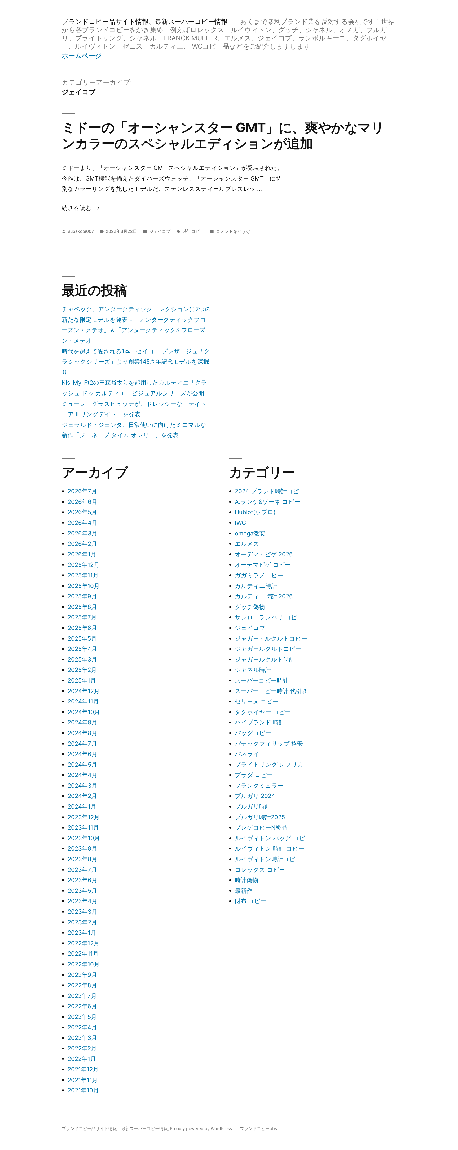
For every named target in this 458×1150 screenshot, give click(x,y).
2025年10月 (84, 585)
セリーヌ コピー (257, 701)
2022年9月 (82, 974)
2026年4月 (82, 522)
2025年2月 (82, 669)
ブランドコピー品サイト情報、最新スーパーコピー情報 (145, 21)
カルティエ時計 (256, 585)
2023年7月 (82, 869)
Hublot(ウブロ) (255, 512)
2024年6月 (82, 753)
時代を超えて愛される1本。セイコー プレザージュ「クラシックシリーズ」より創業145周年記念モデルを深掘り (136, 362)
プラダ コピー (254, 774)
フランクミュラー (259, 785)
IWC (240, 522)
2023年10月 (84, 838)
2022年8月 (82, 985)
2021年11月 (83, 1079)
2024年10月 (84, 712)
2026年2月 (82, 543)
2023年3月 (82, 911)
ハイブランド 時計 (260, 722)
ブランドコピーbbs (258, 1128)
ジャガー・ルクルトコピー (271, 638)
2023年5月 (82, 890)
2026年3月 (82, 533)
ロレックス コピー (260, 869)
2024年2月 (82, 795)
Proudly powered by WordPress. (202, 1128)
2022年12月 (83, 943)
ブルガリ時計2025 (260, 817)
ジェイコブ (159, 231)
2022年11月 (83, 953)
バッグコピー (253, 733)
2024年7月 (82, 743)
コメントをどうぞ (233, 231)
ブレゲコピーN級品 (261, 827)
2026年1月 (82, 554)
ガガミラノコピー (259, 575)
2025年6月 (82, 627)
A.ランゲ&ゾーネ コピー (267, 501)
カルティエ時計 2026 (264, 596)
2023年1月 (82, 932)
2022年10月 (84, 964)
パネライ (247, 753)
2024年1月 (82, 806)
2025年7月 (82, 617)
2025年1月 (82, 680)
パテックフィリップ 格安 (269, 743)
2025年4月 (82, 648)
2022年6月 (82, 1006)
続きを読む (77, 207)
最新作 (243, 890)
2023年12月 (84, 817)
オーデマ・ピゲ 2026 (264, 554)
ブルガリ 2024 (255, 795)
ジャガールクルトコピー (268, 648)
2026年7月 (82, 491)
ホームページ (82, 56)
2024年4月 (82, 774)
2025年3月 (82, 659)
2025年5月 (82, 638)
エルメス (247, 543)
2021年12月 (83, 1069)
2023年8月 (82, 859)
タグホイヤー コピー (263, 712)
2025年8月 (82, 606)
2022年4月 (82, 1027)
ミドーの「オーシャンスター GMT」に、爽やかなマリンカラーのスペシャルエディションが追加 (223, 135)
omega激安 (250, 533)
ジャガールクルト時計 (265, 659)
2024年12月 (84, 691)
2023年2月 (82, 922)
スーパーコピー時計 (261, 680)
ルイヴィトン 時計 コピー (269, 848)
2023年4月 (82, 901)
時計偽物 (246, 880)
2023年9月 (82, 848)
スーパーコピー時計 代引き (271, 691)
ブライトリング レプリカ (269, 764)
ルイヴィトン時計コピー (268, 859)
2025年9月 (82, 596)
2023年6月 (82, 880)
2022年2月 (82, 1048)
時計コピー (193, 231)
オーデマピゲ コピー (263, 564)
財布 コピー (250, 901)
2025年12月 (83, 564)
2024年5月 (82, 764)
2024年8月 (82, 733)
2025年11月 (83, 575)
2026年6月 (82, 501)
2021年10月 (83, 1090)
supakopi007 (81, 231)
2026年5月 (82, 512)
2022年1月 (82, 1058)
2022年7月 (82, 995)
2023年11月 (83, 827)
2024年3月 (82, 785)
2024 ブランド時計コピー (270, 491)
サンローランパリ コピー (269, 617)
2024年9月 (82, 722)
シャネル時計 (253, 669)
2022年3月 (82, 1037)
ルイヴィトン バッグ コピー (273, 838)
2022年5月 (82, 1016)
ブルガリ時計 (253, 806)
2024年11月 (83, 701)
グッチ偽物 (250, 606)
